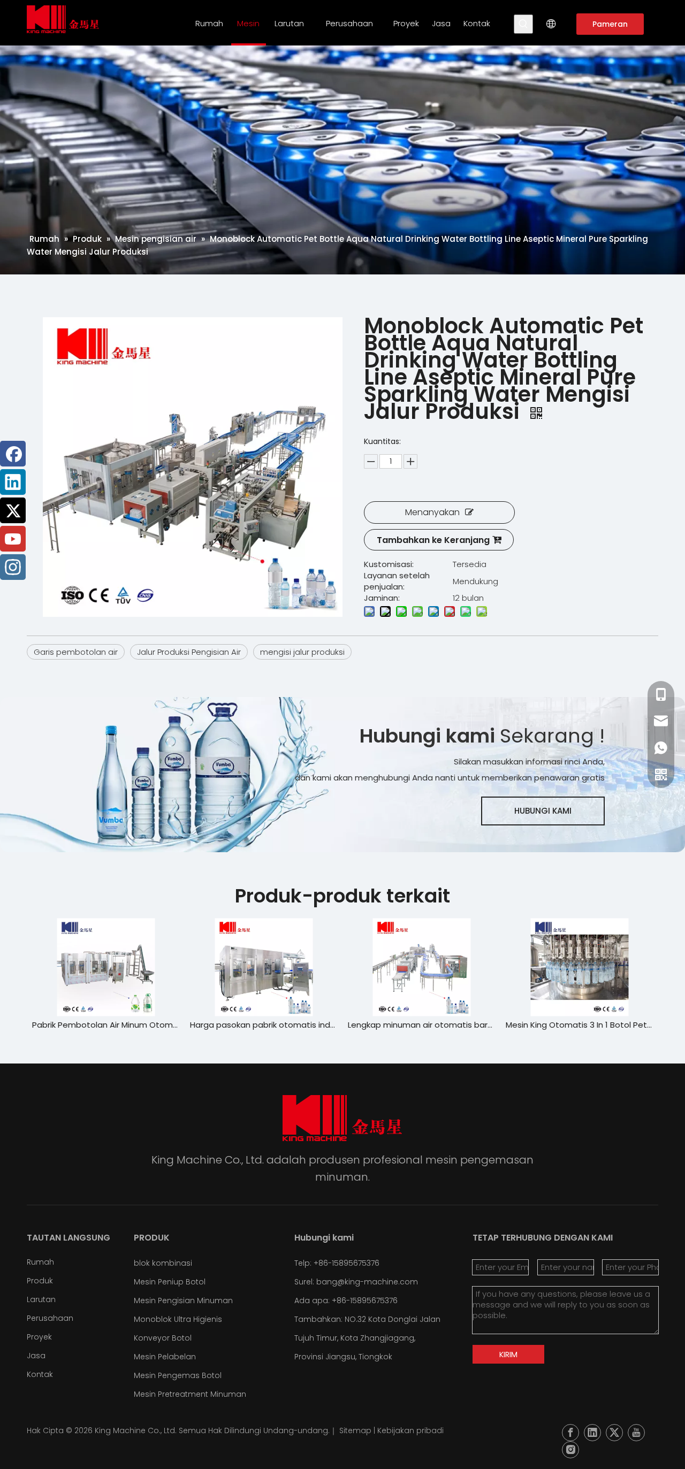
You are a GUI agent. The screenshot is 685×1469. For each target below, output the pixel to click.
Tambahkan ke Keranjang (433, 540)
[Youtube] (13, 539)
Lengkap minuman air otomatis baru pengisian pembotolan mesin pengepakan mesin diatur (405, 1024)
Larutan (41, 1299)
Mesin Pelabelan (165, 1356)
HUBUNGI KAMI (543, 810)
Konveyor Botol (163, 1338)
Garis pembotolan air (76, 651)
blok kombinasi (163, 1263)
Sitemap (355, 1430)
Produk (40, 1280)
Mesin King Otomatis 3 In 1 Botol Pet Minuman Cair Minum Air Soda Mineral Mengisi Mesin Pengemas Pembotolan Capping (563, 1024)
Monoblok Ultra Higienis (178, 1319)
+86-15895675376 (365, 1300)
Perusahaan (50, 1318)
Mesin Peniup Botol (170, 1281)
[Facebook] (13, 453)
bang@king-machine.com (367, 1281)
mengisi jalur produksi (302, 651)
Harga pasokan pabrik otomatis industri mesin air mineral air (247, 1024)
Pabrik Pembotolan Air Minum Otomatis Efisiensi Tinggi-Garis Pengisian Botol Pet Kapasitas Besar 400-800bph (89, 1024)
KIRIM (508, 1354)
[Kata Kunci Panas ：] (523, 24)
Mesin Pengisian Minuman (183, 1300)
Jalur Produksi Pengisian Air (189, 651)
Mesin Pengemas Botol (178, 1375)
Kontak (40, 1374)
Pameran (610, 24)
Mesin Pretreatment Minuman (190, 1394)
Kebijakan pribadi (410, 1430)
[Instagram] (13, 567)
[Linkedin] (13, 482)
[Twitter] (13, 510)
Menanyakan (432, 512)
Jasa (36, 1355)
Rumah (40, 1262)
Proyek (39, 1337)
